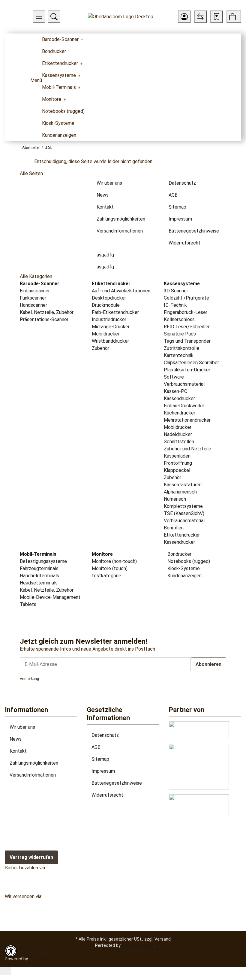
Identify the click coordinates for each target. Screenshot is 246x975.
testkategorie (106, 575)
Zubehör (100, 348)
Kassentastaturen (183, 485)
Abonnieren (208, 664)
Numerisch (175, 499)
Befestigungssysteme (43, 561)
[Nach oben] (5, 971)
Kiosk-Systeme (183, 568)
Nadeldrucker (178, 434)
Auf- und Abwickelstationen (121, 291)
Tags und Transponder (187, 341)
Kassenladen (177, 456)
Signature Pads (180, 334)
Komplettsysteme (183, 506)
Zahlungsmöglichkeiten (34, 763)
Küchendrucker (179, 413)
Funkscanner (33, 298)
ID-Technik (175, 305)
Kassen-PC (175, 391)
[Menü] (39, 16)
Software (174, 377)
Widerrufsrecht (107, 795)
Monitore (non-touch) (114, 561)
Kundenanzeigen (184, 575)
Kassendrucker (179, 398)
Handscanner (33, 305)
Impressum (103, 771)
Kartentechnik (179, 355)
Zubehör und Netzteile (187, 449)
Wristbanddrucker (110, 341)
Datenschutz (105, 735)
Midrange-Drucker (111, 326)
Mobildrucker (105, 334)
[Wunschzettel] (216, 16)
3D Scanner (176, 291)
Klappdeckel (177, 470)
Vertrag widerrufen (31, 857)
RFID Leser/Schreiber (187, 326)
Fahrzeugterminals (39, 568)
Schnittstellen (179, 441)
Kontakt (18, 751)
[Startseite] (120, 17)
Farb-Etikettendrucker (115, 312)
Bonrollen (174, 528)
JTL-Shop (38, 958)
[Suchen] (54, 16)
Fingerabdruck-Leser (185, 312)
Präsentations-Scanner (44, 319)
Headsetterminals (39, 583)
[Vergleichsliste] (200, 16)
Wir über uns (22, 727)
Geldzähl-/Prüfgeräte (186, 298)
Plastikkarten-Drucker (187, 370)
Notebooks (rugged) (188, 561)
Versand (162, 939)
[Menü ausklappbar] (13, 82)
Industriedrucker (109, 319)
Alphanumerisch (180, 492)
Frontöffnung (178, 463)
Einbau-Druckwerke (184, 405)
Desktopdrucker (109, 298)
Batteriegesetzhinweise (117, 783)
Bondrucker (178, 554)
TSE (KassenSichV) (184, 513)
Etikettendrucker (182, 535)
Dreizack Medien (138, 945)
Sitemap (100, 759)
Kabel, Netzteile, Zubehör (47, 312)
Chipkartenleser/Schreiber (191, 362)
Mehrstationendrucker (187, 420)
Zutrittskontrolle (181, 348)
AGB (96, 747)
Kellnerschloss (179, 319)
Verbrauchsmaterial (184, 384)
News (16, 739)
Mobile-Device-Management (50, 597)
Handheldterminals (39, 575)
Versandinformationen (33, 775)
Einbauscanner (35, 291)
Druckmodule (106, 305)
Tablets (28, 604)
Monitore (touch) (110, 568)
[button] (184, 16)
